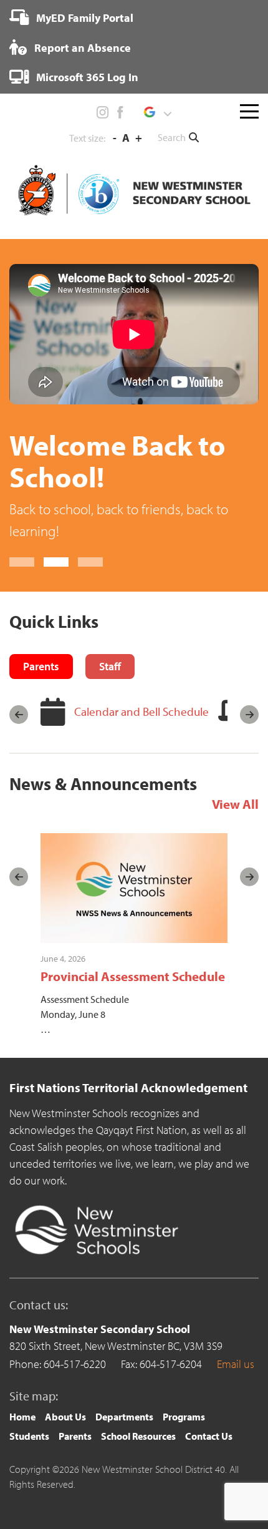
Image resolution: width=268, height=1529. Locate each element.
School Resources (138, 1436)
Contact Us (208, 1436)
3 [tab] (90, 562)
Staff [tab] (110, 666)
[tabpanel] (134, 403)
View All (235, 804)
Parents (75, 1436)
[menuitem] (71, 17)
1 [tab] (21, 562)
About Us (65, 1416)
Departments (124, 1416)
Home (22, 1416)
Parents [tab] (41, 666)
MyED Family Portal (83, 18)
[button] (157, 112)
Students (29, 1436)
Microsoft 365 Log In (86, 77)
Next (249, 714)
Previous (18, 714)
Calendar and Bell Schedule (141, 711)
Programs (184, 1416)
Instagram (103, 112)
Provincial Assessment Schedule (133, 976)
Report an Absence (81, 48)
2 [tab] (56, 562)
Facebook (119, 112)
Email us (235, 1364)
